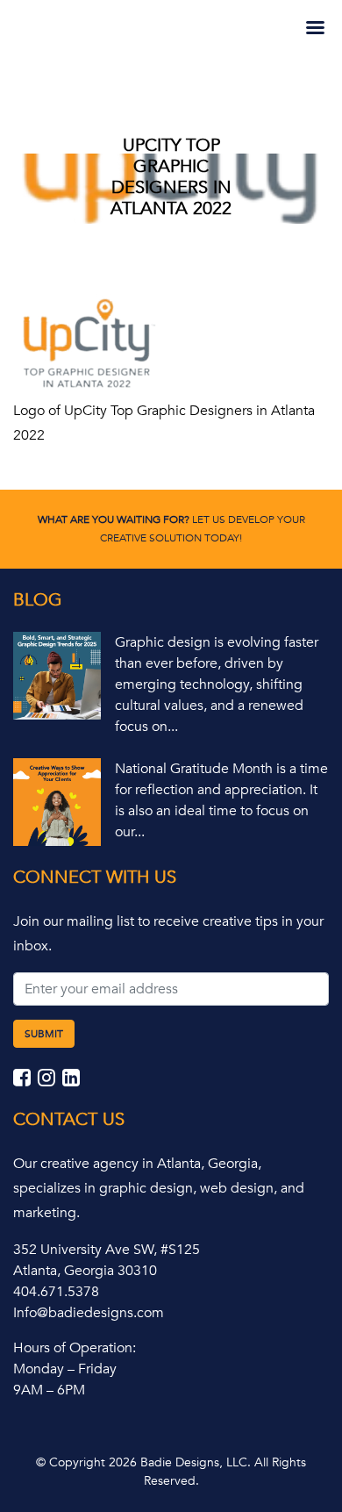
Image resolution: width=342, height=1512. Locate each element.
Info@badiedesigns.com (88, 1312)
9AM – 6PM (49, 1390)
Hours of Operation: (74, 1348)
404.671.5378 (56, 1291)
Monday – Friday (65, 1369)
